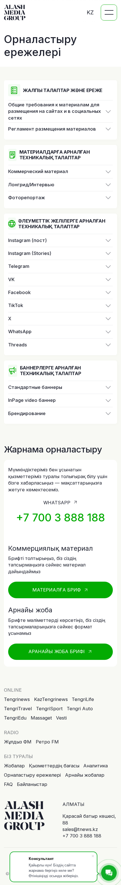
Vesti (61, 718)
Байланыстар (32, 784)
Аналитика (95, 766)
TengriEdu (15, 718)
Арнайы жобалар (84, 775)
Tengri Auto (80, 708)
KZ (90, 12)
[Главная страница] (24, 815)
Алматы (73, 804)
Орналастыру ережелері (32, 775)
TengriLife (83, 699)
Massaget (41, 718)
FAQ (8, 784)
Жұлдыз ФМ (18, 742)
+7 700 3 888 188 (81, 836)
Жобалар (14, 766)
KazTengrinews (51, 699)
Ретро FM (47, 742)
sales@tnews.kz (80, 829)
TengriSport (49, 708)
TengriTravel (18, 708)
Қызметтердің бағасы (54, 766)
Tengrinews (17, 699)
